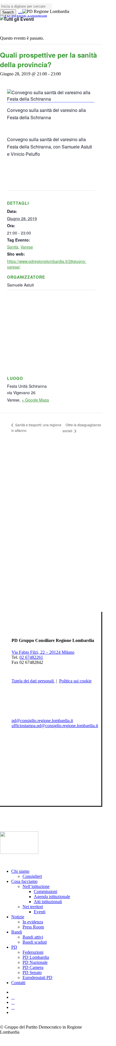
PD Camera (33, 967)
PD (14, 947)
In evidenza (33, 921)
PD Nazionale (35, 962)
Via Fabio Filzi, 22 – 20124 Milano (43, 652)
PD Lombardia (36, 957)
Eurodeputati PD (37, 977)
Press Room (33, 927)
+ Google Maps (35, 400)
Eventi (39, 911)
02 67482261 (31, 657)
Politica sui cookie (75, 680)
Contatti (18, 982)
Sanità (12, 247)
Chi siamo (20, 871)
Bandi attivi (33, 937)
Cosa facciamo (24, 881)
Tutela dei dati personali (33, 680)
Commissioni (45, 891)
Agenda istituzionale (52, 896)
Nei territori (33, 906)
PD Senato (32, 972)
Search (8, 12)
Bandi (16, 932)
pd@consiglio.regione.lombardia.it (42, 720)
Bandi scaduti (35, 942)
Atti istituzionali (48, 901)
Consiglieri (32, 876)
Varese (27, 247)
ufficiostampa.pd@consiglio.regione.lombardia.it (55, 725)
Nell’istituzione (36, 886)
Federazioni (33, 952)
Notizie (17, 916)
